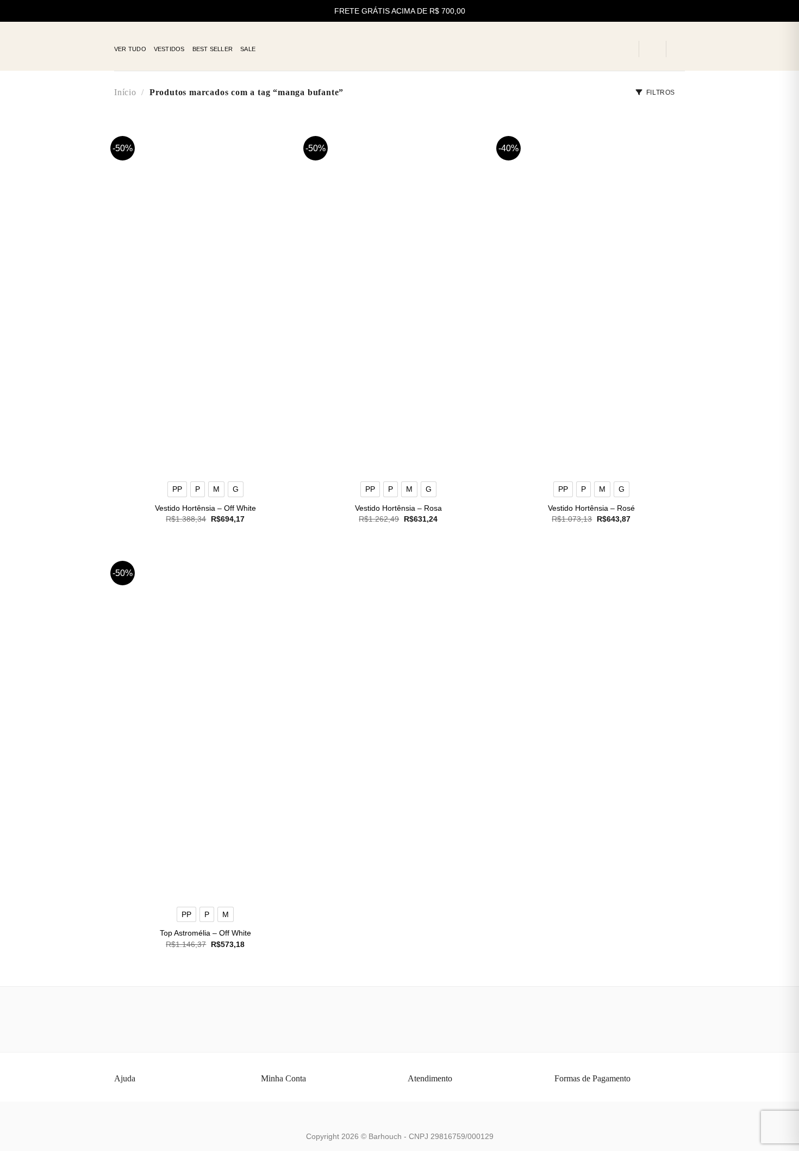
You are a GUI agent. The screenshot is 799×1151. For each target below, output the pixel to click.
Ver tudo (130, 49)
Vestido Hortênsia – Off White (205, 508)
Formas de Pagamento (592, 1078)
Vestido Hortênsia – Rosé (591, 508)
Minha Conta (283, 1078)
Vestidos (169, 49)
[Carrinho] (679, 49)
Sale (247, 49)
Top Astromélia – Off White (205, 933)
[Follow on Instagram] (609, 49)
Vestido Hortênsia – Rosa (398, 508)
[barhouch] (400, 46)
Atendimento (430, 1078)
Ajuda (124, 1078)
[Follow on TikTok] (623, 49)
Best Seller (212, 49)
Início (125, 92)
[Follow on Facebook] (595, 49)
